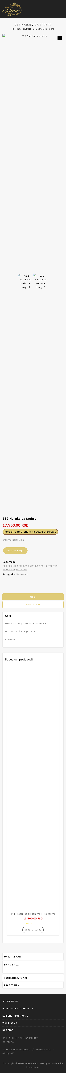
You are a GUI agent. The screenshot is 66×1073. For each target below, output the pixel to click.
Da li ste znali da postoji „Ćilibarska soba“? (28, 1049)
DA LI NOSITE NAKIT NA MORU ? (20, 1038)
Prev (59, 964)
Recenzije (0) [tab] (33, 604)
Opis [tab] (33, 596)
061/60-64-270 (46, 531)
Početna (16, 29)
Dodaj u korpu (15, 550)
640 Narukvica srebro (62, 520)
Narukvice (26, 29)
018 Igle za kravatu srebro (58, 520)
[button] (60, 38)
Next (62, 964)
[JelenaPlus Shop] (11, 9)
